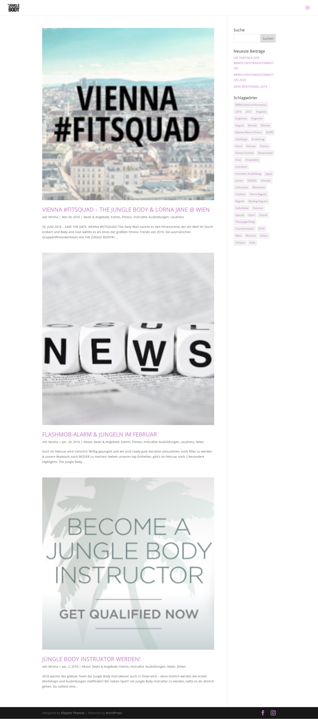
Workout (251, 235)
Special (239, 215)
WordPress (114, 713)
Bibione (265, 125)
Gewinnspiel (265, 153)
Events (115, 217)
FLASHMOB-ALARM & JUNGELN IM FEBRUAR (99, 434)
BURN (269, 132)
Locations (177, 217)
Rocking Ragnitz (258, 201)
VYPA (262, 228)
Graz (238, 160)
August (239, 125)
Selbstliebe (242, 208)
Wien (238, 235)
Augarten (257, 118)
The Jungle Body (245, 222)
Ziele (252, 242)
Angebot (261, 112)
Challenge (241, 139)
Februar (251, 146)
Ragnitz (239, 201)
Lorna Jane (241, 187)
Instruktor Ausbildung (248, 173)
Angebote (241, 118)
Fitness (127, 217)
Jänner (239, 180)
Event (238, 146)
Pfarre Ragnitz (258, 194)
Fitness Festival (244, 153)
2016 (238, 112)
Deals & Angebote (96, 217)
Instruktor (241, 167)
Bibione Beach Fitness (248, 132)
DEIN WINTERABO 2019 (250, 86)
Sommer (258, 208)
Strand (263, 215)
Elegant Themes (73, 713)
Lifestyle (266, 180)
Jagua (268, 173)
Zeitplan (240, 242)
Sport (251, 215)
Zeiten (181, 666)
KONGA (252, 180)
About (88, 442)
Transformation (244, 228)
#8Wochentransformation (251, 105)
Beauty (252, 125)
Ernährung (258, 139)
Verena (53, 217)
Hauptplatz (252, 160)
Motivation (258, 187)
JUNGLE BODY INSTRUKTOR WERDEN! (91, 659)
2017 (249, 112)
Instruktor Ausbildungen (151, 217)
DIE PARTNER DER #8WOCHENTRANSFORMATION (254, 63)
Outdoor (240, 194)
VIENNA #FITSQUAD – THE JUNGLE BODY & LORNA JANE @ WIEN (126, 209)
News (200, 442)
